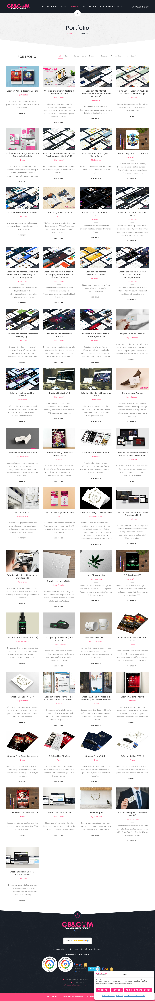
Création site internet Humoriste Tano (96, 214)
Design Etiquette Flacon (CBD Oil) (22, 637)
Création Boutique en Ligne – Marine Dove (95, 154)
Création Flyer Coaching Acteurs (22, 756)
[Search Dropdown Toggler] (77, 13)
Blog (102, 6)
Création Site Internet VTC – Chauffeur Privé (22, 873)
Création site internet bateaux (22, 197)
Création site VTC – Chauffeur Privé (132, 214)
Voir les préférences (138, 990)
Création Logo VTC (22, 497)
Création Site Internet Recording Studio (96, 394)
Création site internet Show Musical (22, 394)
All (60, 56)
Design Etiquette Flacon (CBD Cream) (59, 639)
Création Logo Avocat (132, 377)
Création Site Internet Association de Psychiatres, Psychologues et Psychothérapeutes (22, 274)
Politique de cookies (108, 996)
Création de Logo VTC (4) (59, 562)
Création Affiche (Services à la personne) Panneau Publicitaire (96, 698)
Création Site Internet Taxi (59, 797)
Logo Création (102, 56)
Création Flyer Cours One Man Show (132, 639)
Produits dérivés (117, 56)
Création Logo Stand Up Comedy (132, 153)
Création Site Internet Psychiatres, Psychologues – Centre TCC (59, 138)
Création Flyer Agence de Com (59, 497)
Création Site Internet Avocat (95, 437)
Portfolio (74, 6)
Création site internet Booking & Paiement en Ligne (59, 92)
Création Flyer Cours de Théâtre (22, 797)
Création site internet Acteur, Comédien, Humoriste (95, 335)
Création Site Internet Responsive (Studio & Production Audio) (132, 437)
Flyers (91, 56)
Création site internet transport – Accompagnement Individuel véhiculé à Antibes (59, 256)
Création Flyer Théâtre (59, 740)
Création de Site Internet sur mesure (59, 335)
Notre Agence (89, 6)
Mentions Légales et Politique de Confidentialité (130, 996)
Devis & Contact (116, 6)
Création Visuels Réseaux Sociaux (22, 91)
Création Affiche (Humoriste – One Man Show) (59, 454)
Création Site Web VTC (59, 377)
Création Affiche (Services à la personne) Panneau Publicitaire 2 (59, 681)
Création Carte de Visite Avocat (23, 437)
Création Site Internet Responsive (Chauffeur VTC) (22, 576)
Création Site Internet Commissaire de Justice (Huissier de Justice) (95, 75)
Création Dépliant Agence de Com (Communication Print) (22, 154)
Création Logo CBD (132, 559)
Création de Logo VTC (96, 797)
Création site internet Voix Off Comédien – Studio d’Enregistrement (132, 256)
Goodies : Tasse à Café (96, 622)
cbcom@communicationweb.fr (79, 985)
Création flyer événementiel (59, 197)
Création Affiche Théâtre (132, 681)
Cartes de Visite (80, 56)
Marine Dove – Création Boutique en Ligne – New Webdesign (132, 75)
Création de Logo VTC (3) (22, 681)
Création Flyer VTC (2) (95, 740)
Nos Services (59, 6)
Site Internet (131, 56)
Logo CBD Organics (96, 559)
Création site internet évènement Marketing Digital (22, 335)
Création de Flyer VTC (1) (132, 740)
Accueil (46, 6)
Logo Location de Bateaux (132, 318)
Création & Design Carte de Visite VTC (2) (132, 814)
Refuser (117, 990)
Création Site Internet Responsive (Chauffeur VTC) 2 (132, 513)
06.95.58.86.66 (140, 6)
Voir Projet (22, 113)
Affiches (67, 56)
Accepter (103, 990)
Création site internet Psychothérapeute (96, 273)
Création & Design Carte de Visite (96, 512)
